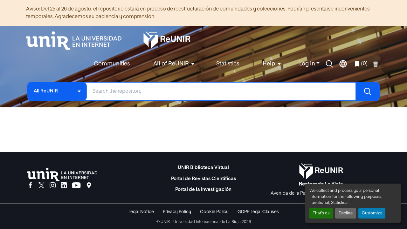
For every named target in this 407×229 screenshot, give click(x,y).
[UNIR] (62, 174)
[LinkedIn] (64, 185)
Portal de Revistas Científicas (203, 178)
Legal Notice (141, 212)
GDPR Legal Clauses (258, 212)
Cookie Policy (214, 212)
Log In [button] (307, 64)
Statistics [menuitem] (227, 64)
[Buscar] (367, 91)
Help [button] (269, 64)
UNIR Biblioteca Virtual (203, 167)
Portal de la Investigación (203, 189)
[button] (329, 64)
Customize (372, 213)
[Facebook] (30, 185)
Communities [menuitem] (112, 64)
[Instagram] (53, 185)
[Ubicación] (89, 185)
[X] (41, 185)
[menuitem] (173, 64)
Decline (346, 213)
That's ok (321, 213)
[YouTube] (76, 185)
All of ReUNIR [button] (171, 64)
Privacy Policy (177, 212)
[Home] (77, 40)
